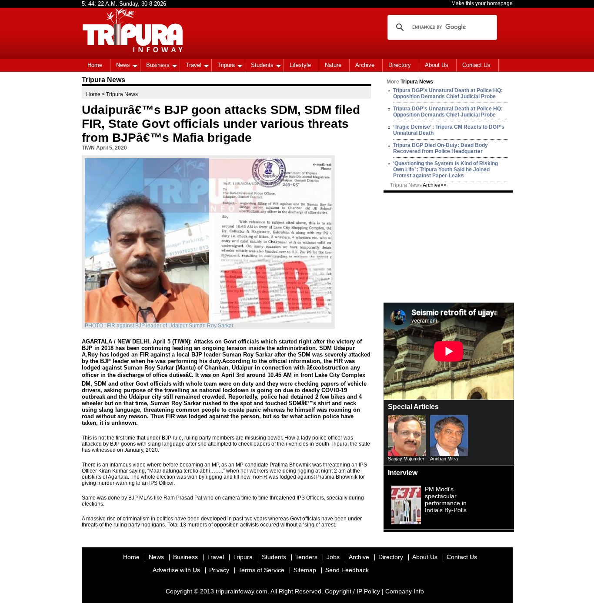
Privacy (219, 569)
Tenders (306, 556)
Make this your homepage (482, 3)
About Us (436, 65)
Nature (333, 65)
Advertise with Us (176, 569)
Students (262, 65)
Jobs (333, 556)
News (123, 65)
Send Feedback (347, 569)
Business (158, 65)
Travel (193, 65)
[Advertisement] (449, 247)
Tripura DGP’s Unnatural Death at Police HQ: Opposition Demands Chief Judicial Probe (448, 93)
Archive (364, 65)
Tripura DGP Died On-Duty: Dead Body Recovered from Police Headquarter (440, 148)
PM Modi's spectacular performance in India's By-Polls (446, 499)
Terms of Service (261, 569)
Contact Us (476, 65)
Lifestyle (300, 65)
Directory (399, 65)
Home (94, 65)
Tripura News (418, 185)
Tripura (226, 65)
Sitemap (305, 569)
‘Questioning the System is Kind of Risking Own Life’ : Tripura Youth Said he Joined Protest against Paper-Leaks (445, 169)
